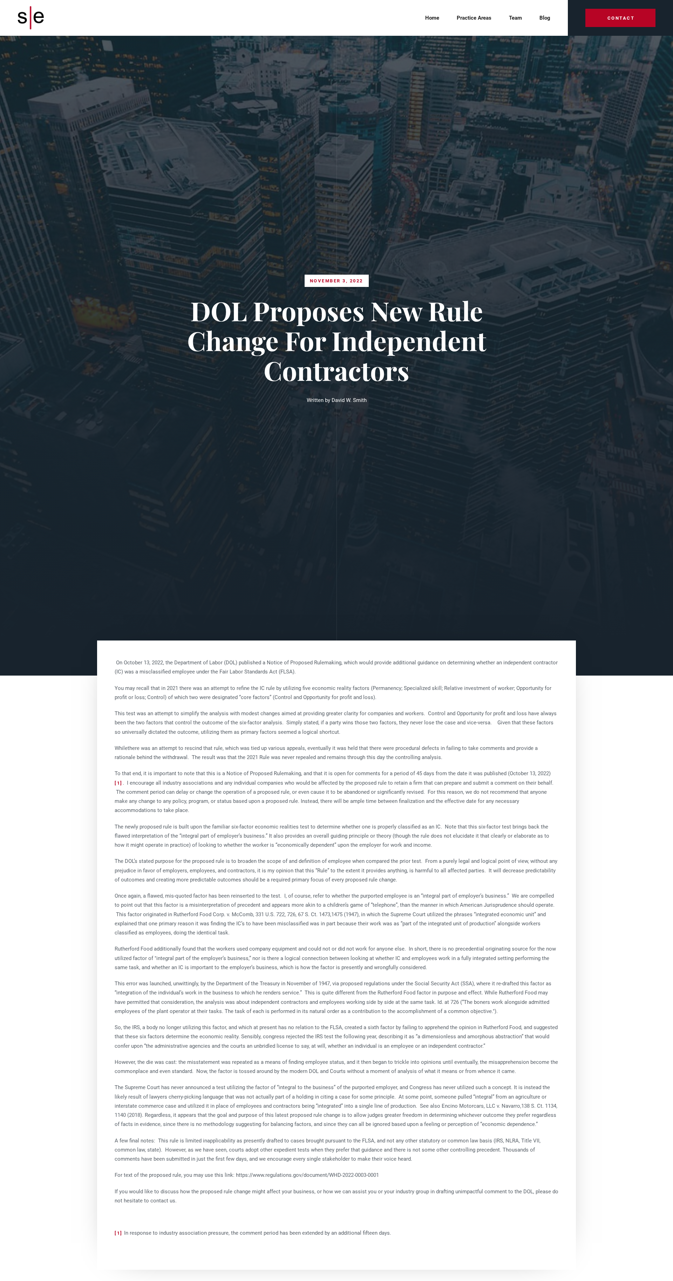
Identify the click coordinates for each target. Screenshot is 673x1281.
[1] (119, 783)
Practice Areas (474, 18)
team (515, 18)
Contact (621, 18)
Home (432, 18)
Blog (544, 18)
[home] (33, 18)
